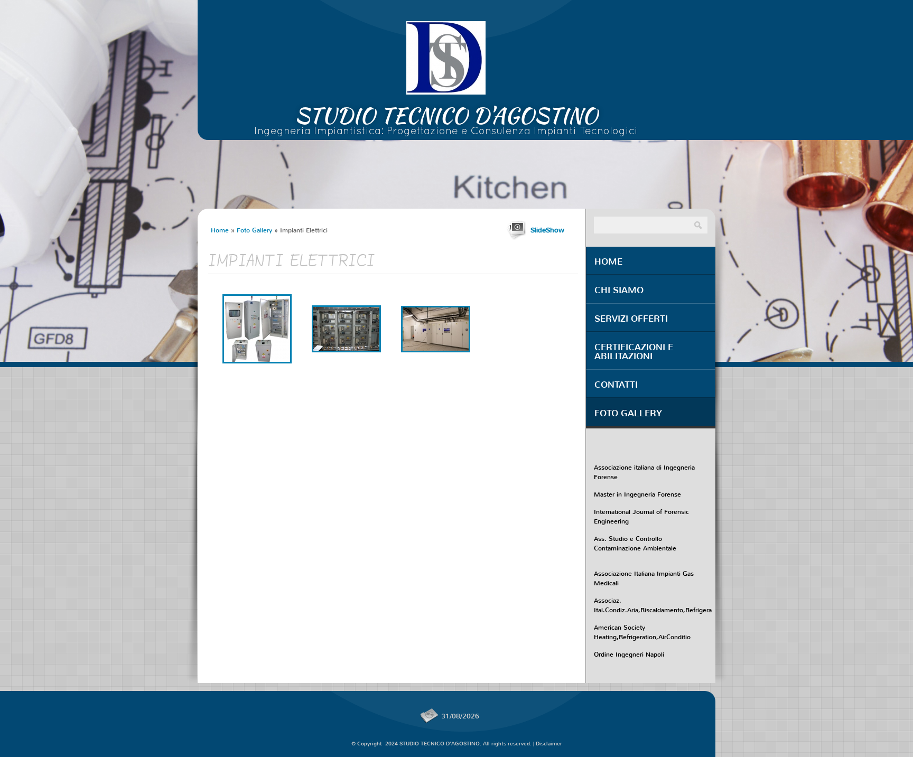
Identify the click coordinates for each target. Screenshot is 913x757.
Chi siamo (619, 290)
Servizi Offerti (631, 319)
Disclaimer (549, 743)
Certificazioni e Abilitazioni (633, 351)
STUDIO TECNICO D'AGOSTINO (446, 115)
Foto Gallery (254, 230)
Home (220, 230)
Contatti (616, 385)
